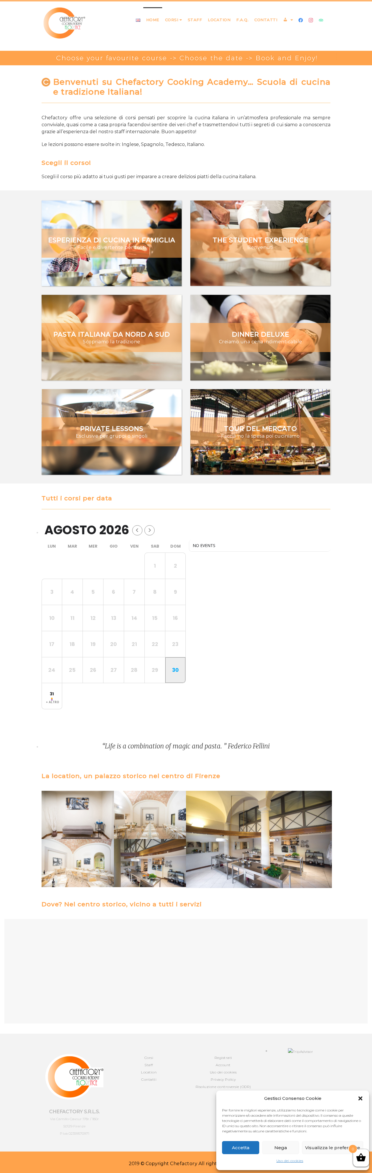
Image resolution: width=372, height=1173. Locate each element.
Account (223, 1065)
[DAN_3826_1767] (78, 815)
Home (152, 19)
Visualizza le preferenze (332, 1147)
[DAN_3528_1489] (150, 863)
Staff (195, 19)
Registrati (223, 1057)
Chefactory (183, 1163)
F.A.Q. (242, 19)
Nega (280, 1147)
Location (219, 19)
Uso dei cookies (289, 1160)
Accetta (240, 1147)
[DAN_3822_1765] (78, 863)
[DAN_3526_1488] (259, 839)
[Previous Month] (137, 530)
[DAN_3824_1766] (150, 815)
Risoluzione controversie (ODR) (223, 1086)
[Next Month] (149, 530)
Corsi (148, 1057)
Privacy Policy (223, 1079)
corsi (171, 19)
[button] (360, 1098)
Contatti (265, 19)
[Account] (288, 19)
